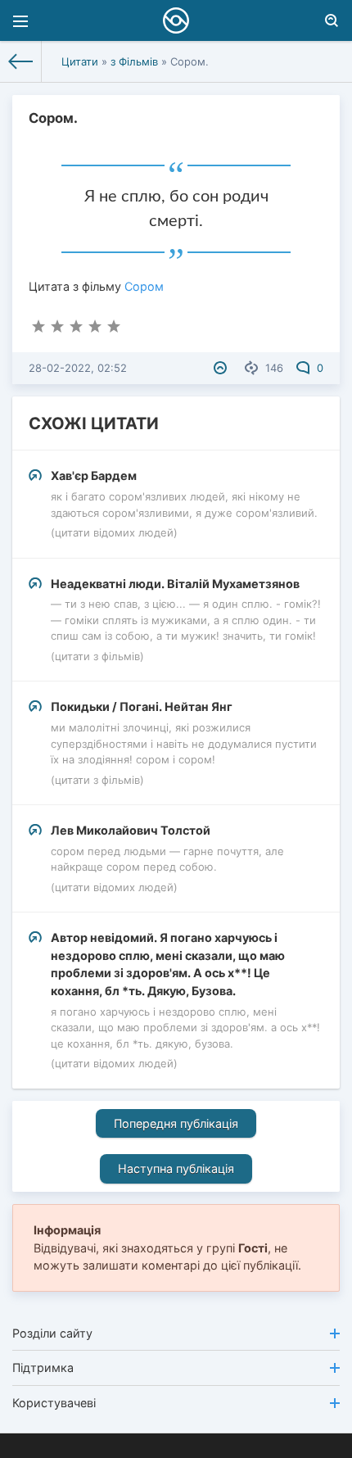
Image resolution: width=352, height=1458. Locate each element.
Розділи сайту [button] (52, 1333)
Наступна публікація (176, 1168)
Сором (144, 286)
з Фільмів (134, 61)
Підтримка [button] (43, 1367)
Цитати (79, 61)
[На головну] (21, 61)
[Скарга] (222, 367)
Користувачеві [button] (54, 1403)
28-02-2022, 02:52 (78, 367)
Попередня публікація (176, 1123)
